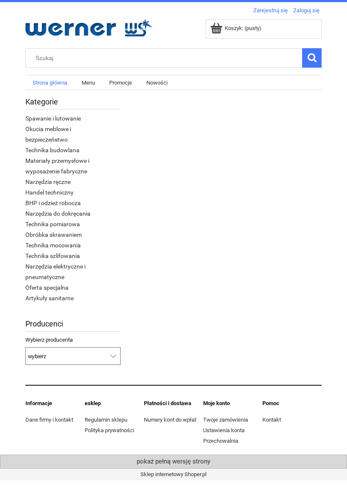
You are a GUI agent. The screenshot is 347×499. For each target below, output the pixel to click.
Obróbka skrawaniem (53, 234)
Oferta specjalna (47, 287)
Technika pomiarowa (52, 224)
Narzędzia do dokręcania (58, 213)
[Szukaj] (312, 58)
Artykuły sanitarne (49, 298)
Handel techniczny (49, 192)
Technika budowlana (52, 150)
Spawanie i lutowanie (53, 118)
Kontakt (271, 420)
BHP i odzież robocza (53, 203)
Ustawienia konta (224, 430)
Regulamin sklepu (106, 420)
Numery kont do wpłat (170, 420)
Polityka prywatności (109, 430)
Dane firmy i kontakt (49, 420)
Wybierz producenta (49, 340)
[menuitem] (49, 82)
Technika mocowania (53, 245)
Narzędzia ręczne (48, 181)
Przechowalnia (220, 441)
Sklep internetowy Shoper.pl (173, 474)
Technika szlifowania (52, 255)
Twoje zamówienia (225, 420)
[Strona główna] (88, 26)
